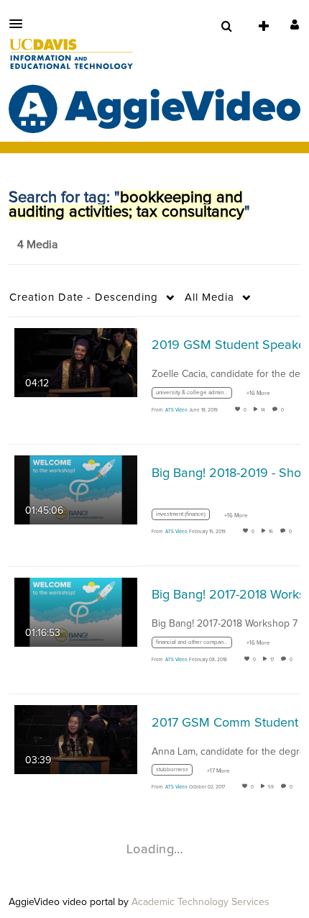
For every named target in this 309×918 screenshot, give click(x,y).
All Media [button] (209, 297)
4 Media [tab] (37, 244)
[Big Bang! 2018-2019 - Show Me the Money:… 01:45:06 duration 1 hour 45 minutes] (75, 490)
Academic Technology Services (200, 902)
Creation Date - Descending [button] (83, 297)
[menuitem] (226, 27)
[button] (20, 24)
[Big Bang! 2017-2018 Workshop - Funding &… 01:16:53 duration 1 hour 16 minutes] (75, 611)
